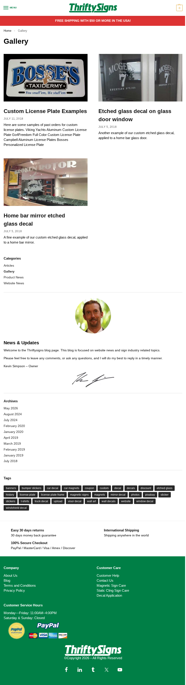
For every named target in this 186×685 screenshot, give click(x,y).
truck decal (41, 501)
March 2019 (12, 443)
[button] (179, 8)
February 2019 (14, 449)
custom (104, 488)
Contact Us (105, 580)
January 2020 (13, 432)
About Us (10, 575)
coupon (89, 488)
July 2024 (10, 420)
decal (117, 488)
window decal (144, 501)
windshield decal (16, 507)
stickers (10, 501)
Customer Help (108, 575)
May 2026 (11, 408)
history (10, 494)
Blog (7, 580)
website (126, 501)
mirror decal (118, 494)
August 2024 (13, 414)
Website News (14, 283)
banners (11, 488)
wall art (91, 501)
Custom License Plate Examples (45, 111)
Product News (14, 277)
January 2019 (13, 455)
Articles (9, 265)
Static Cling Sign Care (113, 590)
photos (135, 494)
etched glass (164, 488)
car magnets (71, 488)
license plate (27, 494)
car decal (52, 488)
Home (7, 30)
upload (58, 501)
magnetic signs (79, 494)
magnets (99, 494)
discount (146, 488)
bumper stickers (31, 488)
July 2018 (10, 461)
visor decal (74, 501)
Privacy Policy (14, 590)
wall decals (108, 501)
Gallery (9, 271)
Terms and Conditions (20, 585)
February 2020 (14, 426)
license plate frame (52, 494)
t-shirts (25, 501)
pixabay (150, 494)
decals (131, 488)
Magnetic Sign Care (111, 585)
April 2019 (11, 437)
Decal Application (109, 595)
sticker (165, 494)
